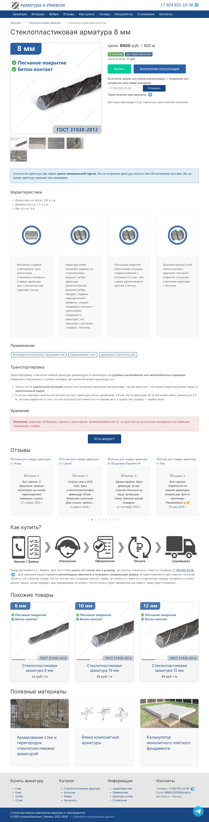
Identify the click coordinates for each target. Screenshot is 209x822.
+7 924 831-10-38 (176, 5)
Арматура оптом (123, 796)
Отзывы (68, 14)
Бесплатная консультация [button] (159, 69)
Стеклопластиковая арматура (82, 788)
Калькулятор (124, 14)
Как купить (70, 800)
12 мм (19, 800)
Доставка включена (138, 54)
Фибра (53, 14)
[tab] (18, 143)
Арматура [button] (20, 14)
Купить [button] (119, 69)
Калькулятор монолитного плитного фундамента (168, 743)
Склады (104, 14)
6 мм (18, 788)
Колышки (69, 792)
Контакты (165, 14)
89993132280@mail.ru (177, 792)
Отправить (154, 88)
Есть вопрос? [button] (104, 439)
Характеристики (122, 788)
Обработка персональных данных (93, 816)
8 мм (18, 792)
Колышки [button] (38, 14)
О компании (146, 14)
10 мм (19, 796)
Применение (120, 792)
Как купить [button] (86, 14)
